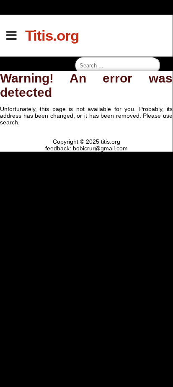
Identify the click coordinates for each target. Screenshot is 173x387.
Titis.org (52, 35)
